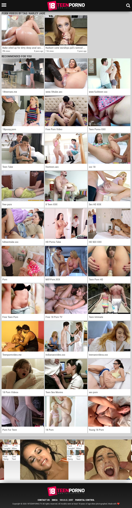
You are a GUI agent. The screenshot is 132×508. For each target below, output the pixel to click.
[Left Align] (5, 5)
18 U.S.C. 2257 (66, 500)
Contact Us (44, 500)
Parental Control (84, 500)
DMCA (54, 500)
